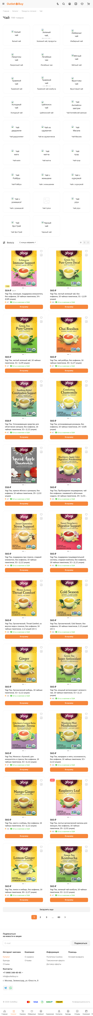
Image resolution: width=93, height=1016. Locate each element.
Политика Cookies (54, 957)
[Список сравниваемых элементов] (76, 4)
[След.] (65, 917)
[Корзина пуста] (88, 4)
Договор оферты (53, 964)
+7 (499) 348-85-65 (12, 973)
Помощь (72, 952)
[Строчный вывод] (84, 242)
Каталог (6, 957)
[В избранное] (41, 251)
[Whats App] (10, 987)
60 (59, 917)
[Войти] (70, 4)
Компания (29, 952)
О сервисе (29, 957)
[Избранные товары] (82, 4)
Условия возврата (76, 957)
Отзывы (6, 964)
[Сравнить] (41, 255)
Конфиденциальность (81, 1002)
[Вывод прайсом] (88, 242)
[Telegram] (5, 987)
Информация (52, 952)
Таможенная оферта (55, 960)
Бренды (6, 960)
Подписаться (80, 943)
